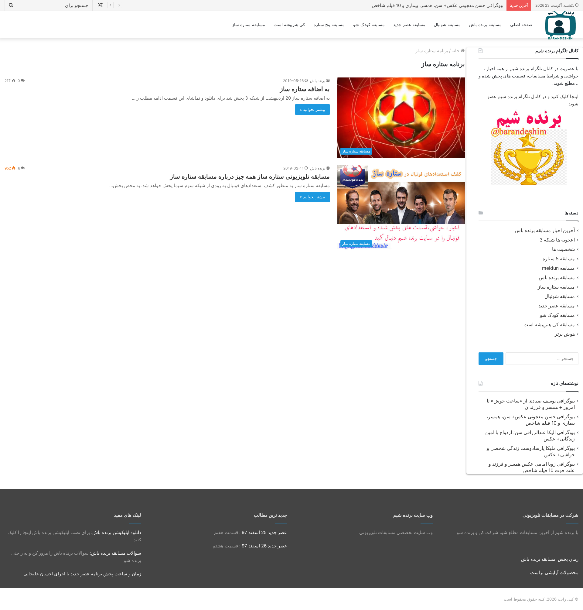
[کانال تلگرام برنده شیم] (528, 147)
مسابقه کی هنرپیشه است (549, 324)
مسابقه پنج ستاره (329, 24)
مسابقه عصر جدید (409, 24)
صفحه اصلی (521, 24)
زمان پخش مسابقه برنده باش (549, 559)
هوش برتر (565, 334)
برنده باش (317, 80)
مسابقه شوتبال (447, 24)
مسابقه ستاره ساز (248, 24)
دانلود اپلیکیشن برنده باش (116, 532)
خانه (456, 50)
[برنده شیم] (560, 24)
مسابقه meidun (558, 268)
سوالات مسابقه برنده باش (116, 553)
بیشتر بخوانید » (312, 109)
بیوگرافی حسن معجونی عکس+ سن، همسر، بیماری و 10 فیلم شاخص (437, 5)
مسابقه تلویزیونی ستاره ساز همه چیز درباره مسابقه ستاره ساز (250, 176)
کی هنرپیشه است (289, 24)
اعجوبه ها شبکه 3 (557, 240)
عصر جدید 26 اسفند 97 (264, 546)
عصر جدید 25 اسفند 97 (264, 532)
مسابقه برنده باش (485, 24)
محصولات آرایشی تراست (554, 572)
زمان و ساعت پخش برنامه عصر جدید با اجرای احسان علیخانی (82, 574)
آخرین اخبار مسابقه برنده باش (545, 230)
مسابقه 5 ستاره (559, 259)
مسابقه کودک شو (368, 24)
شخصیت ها (563, 249)
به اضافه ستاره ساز (305, 89)
